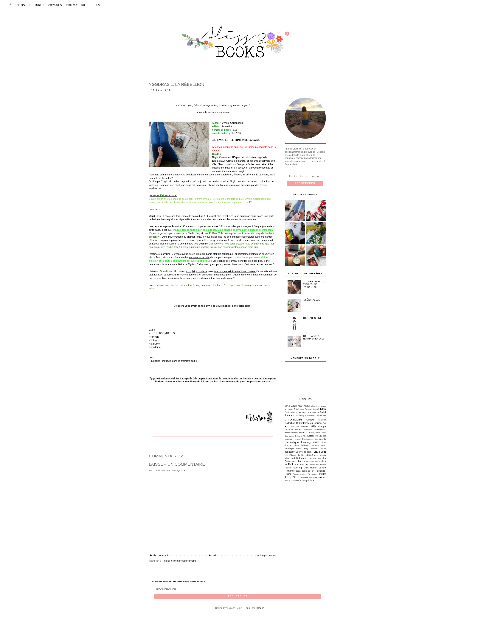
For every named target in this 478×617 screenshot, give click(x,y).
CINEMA (310, 419)
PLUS (96, 5)
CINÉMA (71, 5)
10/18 (287, 406)
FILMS (316, 442)
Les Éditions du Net (294, 455)
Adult (294, 406)
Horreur (299, 449)
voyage (322, 477)
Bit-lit (287, 412)
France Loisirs (292, 445)
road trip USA (301, 467)
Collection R (291, 423)
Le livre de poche (304, 452)
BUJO (85, 5)
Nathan (300, 458)
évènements (320, 439)
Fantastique (292, 442)
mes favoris (320, 455)
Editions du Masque (316, 436)
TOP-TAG (290, 477)
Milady (288, 458)
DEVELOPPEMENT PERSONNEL (310, 430)
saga (298, 471)
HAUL (323, 445)
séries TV (305, 474)
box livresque (313, 412)
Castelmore (310, 416)
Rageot (288, 468)
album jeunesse (318, 406)
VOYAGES (55, 5)
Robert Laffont (318, 467)
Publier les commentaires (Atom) (179, 561)
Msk (293, 458)
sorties (314, 474)
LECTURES (36, 5)
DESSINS (289, 430)
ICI (250, 202)
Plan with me (301, 464)
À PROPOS (17, 5)
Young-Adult (306, 480)
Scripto (296, 474)
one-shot (296, 461)
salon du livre (309, 471)
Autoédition (299, 409)
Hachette (315, 445)
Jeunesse (290, 452)
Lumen (309, 455)
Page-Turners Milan (311, 461)
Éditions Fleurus (293, 439)
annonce (288, 409)
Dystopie (316, 432)
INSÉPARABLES (311, 300)
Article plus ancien (266, 555)
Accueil (212, 555)
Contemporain (306, 423)
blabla (292, 412)
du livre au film (305, 432)
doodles (288, 433)
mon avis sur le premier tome (213, 112)
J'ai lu (322, 448)
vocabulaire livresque (307, 477)
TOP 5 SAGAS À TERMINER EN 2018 (313, 337)
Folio (324, 442)
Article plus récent (159, 555)
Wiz (286, 480)
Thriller (322, 474)
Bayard (308, 409)
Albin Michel (304, 406)
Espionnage (307, 439)
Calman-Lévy (298, 416)
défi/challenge (318, 426)
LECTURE (320, 451)
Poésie (312, 465)
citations (322, 420)
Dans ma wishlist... (300, 426)
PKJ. (291, 464)
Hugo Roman (310, 448)
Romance (290, 471)
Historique (289, 448)
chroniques (294, 419)
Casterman (321, 415)
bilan (323, 408)
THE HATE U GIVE (312, 318)
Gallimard (305, 445)
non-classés (310, 458)
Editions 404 (300, 436)
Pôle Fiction (321, 465)
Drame (295, 433)
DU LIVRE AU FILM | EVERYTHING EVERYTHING (313, 284)
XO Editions (294, 481)
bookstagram (301, 412)
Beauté (316, 409)
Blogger (259, 608)
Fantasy (306, 442)
